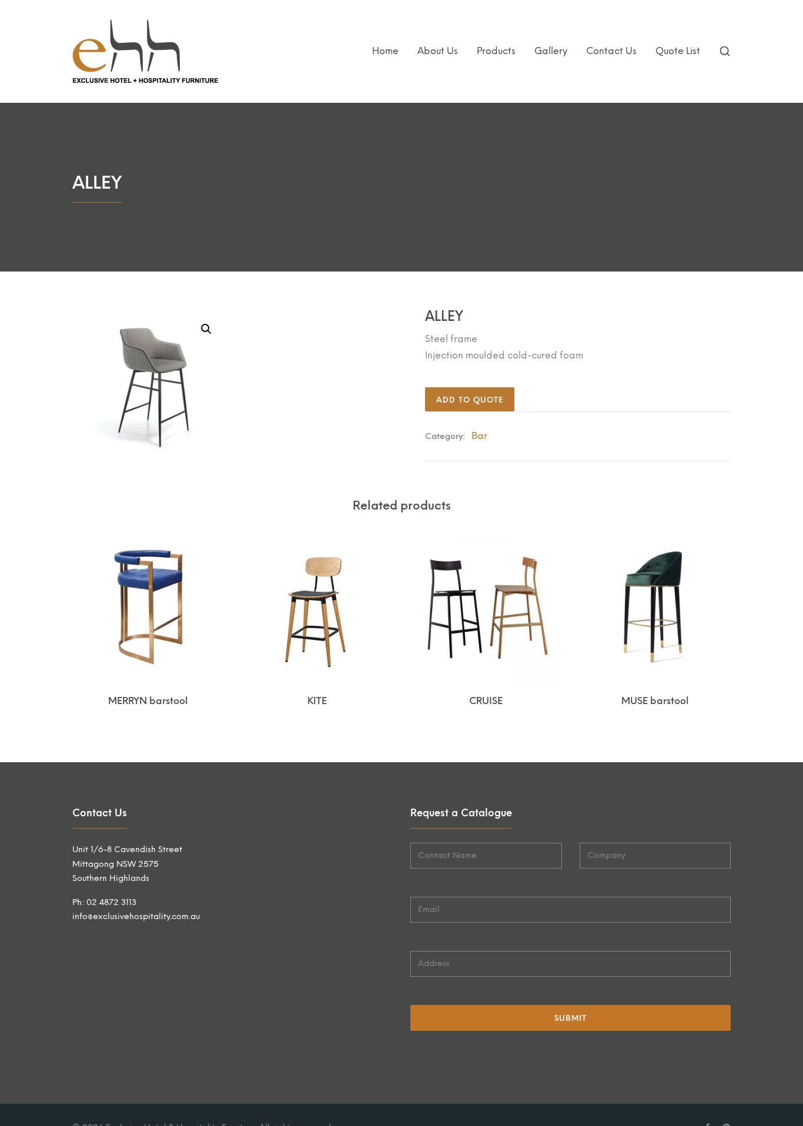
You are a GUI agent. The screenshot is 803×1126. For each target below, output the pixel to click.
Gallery (550, 50)
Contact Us (611, 50)
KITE (317, 700)
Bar (479, 435)
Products (496, 50)
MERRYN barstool (148, 700)
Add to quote (469, 400)
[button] (206, 329)
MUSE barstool (654, 700)
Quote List (677, 50)
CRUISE (486, 700)
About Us (437, 50)
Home (385, 50)
